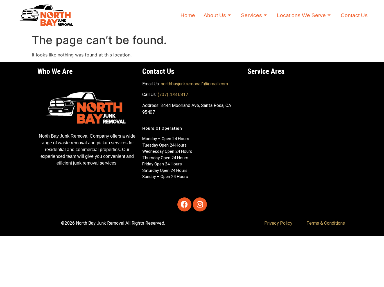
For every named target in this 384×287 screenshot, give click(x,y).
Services (251, 15)
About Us (215, 15)
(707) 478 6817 (173, 94)
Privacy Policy (278, 223)
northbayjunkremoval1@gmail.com (194, 83)
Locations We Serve (301, 15)
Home (187, 15)
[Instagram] (200, 204)
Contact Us (354, 15)
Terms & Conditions (325, 223)
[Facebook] (184, 204)
